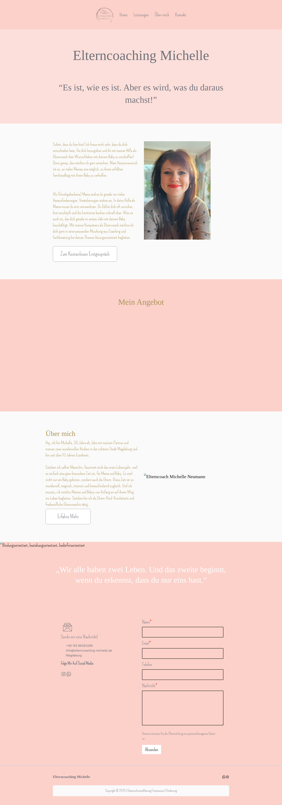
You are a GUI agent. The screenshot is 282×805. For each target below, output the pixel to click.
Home (123, 14)
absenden (151, 749)
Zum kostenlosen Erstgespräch (85, 254)
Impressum (158, 791)
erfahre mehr (68, 516)
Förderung (171, 791)
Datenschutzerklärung (139, 791)
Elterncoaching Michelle (71, 777)
